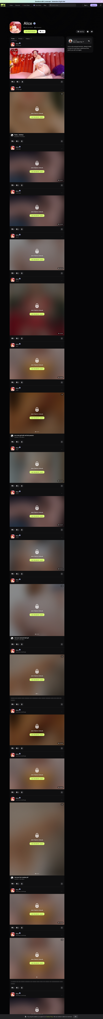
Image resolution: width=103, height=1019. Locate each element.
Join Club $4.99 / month (37, 117)
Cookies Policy (49, 1016)
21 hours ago (19, 89)
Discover (17, 5)
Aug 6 (17, 390)
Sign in (85, 5)
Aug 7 (17, 346)
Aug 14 (17, 237)
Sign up (94, 5)
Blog (45, 5)
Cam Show (27, 5)
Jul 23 (17, 581)
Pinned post (18, 45)
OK (75, 1016)
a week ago (18, 193)
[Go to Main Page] (3, 5)
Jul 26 (17, 493)
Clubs (11, 5)
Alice (17, 44)
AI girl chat (62, 1)
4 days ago (18, 149)
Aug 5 (17, 449)
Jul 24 (17, 537)
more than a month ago (21, 652)
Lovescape (47, 1)
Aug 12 (17, 281)
